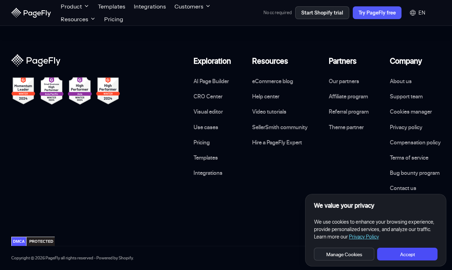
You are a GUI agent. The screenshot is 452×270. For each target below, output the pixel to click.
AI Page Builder (211, 81)
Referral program (349, 111)
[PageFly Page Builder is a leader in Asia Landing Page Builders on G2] (80, 91)
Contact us (403, 188)
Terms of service (409, 157)
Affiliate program (348, 96)
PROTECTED (41, 241)
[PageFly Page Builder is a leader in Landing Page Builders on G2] (23, 91)
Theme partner (346, 127)
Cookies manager (411, 111)
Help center (265, 96)
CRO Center (208, 96)
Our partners (344, 81)
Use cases (206, 127)
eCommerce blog (272, 81)
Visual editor (208, 111)
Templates (111, 6)
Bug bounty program (415, 173)
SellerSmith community (280, 127)
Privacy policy (406, 127)
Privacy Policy (364, 237)
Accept (407, 254)
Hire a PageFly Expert (277, 142)
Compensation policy (415, 142)
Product (71, 6)
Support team (406, 96)
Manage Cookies (344, 254)
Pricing (113, 19)
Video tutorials (269, 111)
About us (401, 81)
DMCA (19, 241)
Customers (188, 6)
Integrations (150, 6)
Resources (74, 19)
